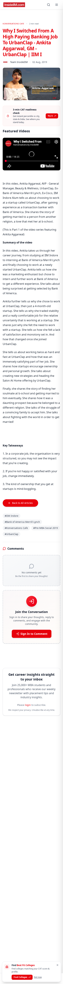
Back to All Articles (22, 503)
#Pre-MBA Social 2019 (45, 528)
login (28, 705)
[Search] (49, 5)
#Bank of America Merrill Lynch (22, 521)
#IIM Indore (11, 515)
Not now (38, 977)
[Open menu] (57, 5)
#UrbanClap (11, 534)
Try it (50, 115)
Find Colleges (20, 977)
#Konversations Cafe (16, 528)
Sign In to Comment (33, 634)
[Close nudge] (57, 965)
